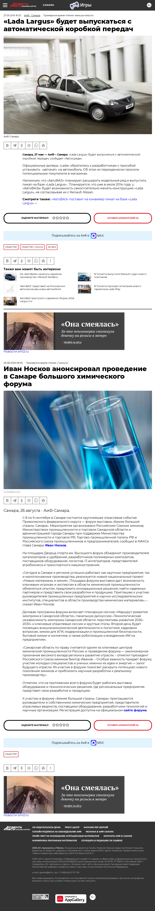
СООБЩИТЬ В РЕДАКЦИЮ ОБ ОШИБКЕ (101, 840)
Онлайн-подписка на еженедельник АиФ (56, 832)
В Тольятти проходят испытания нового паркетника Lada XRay (117, 288)
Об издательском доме (46, 827)
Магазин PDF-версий (96, 827)
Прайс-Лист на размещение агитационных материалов (65, 836)
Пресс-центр (72, 827)
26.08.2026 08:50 (13, 362)
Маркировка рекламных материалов (54, 840)
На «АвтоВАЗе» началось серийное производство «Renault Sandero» (41, 275)
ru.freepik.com (12, 491)
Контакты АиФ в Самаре (118, 836)
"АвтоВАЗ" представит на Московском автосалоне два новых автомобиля (42, 288)
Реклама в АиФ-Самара (100, 832)
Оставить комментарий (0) (123, 218)
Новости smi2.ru (16, 351)
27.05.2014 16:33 (12, 15)
